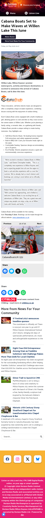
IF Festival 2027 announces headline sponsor (26, 319)
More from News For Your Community (20, 40)
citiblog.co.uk (28, 303)
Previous (6, 223)
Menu (12, 13)
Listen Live (34, 13)
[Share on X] (18, 271)
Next (38, 223)
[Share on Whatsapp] (24, 271)
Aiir (22, 514)
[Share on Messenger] (11, 271)
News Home (10, 36)
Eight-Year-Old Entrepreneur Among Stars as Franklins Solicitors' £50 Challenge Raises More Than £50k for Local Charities (22, 352)
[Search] (41, 436)
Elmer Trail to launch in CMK (26, 378)
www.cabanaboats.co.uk (20, 217)
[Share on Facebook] (5, 271)
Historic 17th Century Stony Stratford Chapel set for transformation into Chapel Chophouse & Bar (20, 411)
